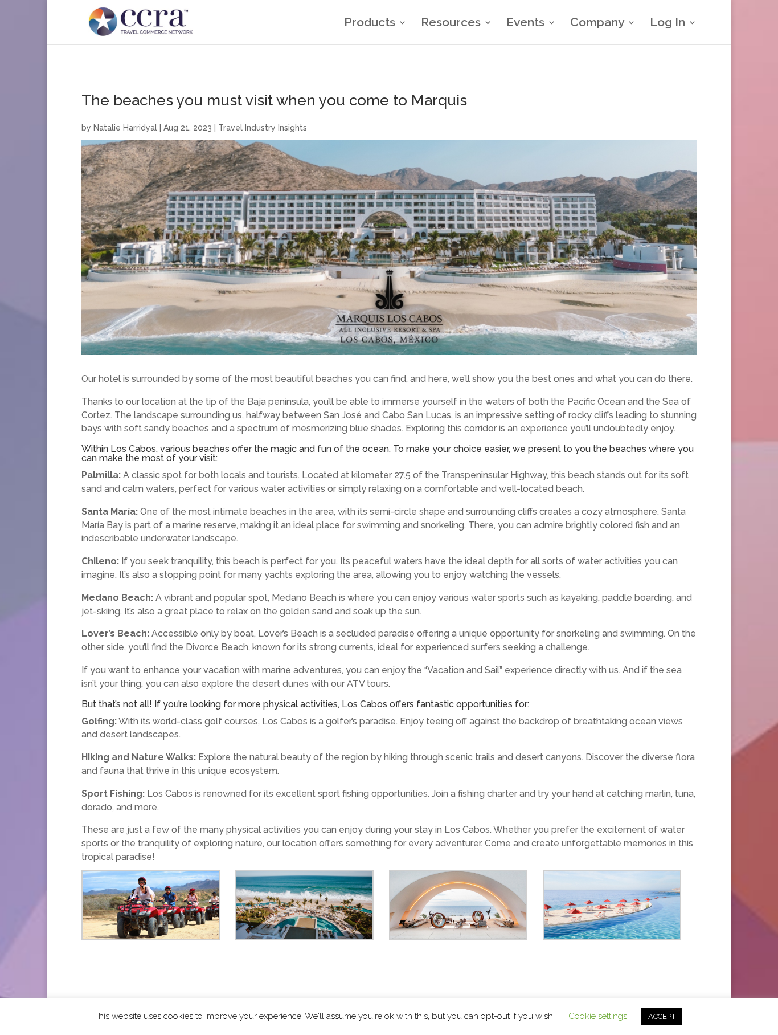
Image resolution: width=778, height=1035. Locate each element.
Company (597, 23)
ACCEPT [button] (661, 1016)
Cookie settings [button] (597, 1016)
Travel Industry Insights (262, 127)
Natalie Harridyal (125, 127)
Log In (667, 23)
